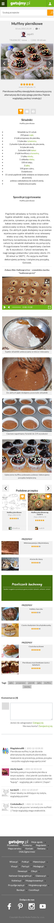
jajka (28, 165)
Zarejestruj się (46, 726)
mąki (31, 135)
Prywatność (13, 845)
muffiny (47, 683)
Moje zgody (37, 842)
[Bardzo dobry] (29, 84)
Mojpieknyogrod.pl (38, 885)
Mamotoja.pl (39, 861)
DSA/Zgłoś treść (27, 851)
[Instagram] (33, 905)
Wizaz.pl (14, 861)
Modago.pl (38, 866)
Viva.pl (14, 866)
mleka (31, 159)
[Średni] (24, 84)
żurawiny (35, 153)
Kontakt (29, 848)
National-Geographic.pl (20, 875)
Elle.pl (34, 871)
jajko (11, 683)
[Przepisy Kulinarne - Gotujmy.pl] (20, 3)
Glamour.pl (41, 875)
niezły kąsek (16, 769)
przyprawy (20, 683)
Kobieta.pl (16, 880)
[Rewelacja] (32, 84)
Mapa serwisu (14, 848)
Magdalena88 (17, 748)
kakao (33, 150)
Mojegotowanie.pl (34, 880)
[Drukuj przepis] (33, 111)
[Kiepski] (21, 84)
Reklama (41, 848)
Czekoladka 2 (17, 804)
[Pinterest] (21, 905)
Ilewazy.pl (22, 871)
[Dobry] (27, 84)
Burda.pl (20, 890)
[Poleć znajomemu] (27, 111)
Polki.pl (25, 861)
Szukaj (50, 13)
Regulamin (41, 845)
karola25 (14, 790)
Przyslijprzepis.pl (16, 885)
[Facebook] (10, 905)
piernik (31, 683)
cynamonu (31, 141)
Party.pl (25, 866)
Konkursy (27, 845)
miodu (30, 156)
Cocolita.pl (34, 890)
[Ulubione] (22, 496)
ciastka (27, 686)
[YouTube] (44, 905)
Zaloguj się (38, 722)
